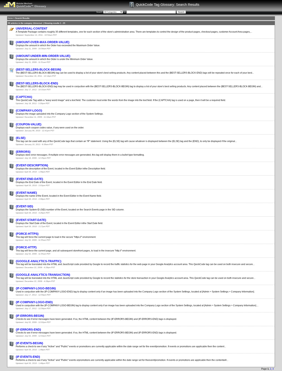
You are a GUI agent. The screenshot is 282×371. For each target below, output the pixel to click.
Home (10, 18)
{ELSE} (21, 138)
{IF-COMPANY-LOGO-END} (34, 302)
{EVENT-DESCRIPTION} (32, 165)
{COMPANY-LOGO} (29, 110)
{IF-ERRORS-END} (28, 329)
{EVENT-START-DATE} (31, 220)
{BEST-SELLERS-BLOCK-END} (37, 83)
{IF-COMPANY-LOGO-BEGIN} (36, 288)
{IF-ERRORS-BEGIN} (30, 315)
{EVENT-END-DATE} (29, 179)
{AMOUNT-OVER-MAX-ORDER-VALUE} (42, 42)
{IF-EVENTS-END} (28, 356)
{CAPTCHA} (24, 96)
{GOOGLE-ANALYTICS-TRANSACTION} (43, 274)
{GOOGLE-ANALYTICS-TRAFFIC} (38, 261)
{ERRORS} (23, 151)
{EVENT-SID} (24, 206)
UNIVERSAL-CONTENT (31, 28)
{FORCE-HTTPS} (27, 233)
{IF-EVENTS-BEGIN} (29, 343)
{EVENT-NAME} (26, 192)
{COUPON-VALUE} (28, 124)
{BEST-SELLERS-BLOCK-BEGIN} (38, 69)
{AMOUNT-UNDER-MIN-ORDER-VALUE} (43, 55)
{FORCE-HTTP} (26, 247)
